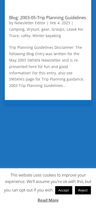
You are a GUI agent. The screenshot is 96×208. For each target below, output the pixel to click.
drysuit (33, 29)
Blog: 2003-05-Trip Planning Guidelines (47, 18)
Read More (48, 200)
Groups (58, 29)
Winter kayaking (47, 35)
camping (17, 29)
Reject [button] (83, 190)
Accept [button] (63, 190)
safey (25, 35)
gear (45, 29)
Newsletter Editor (30, 22)
